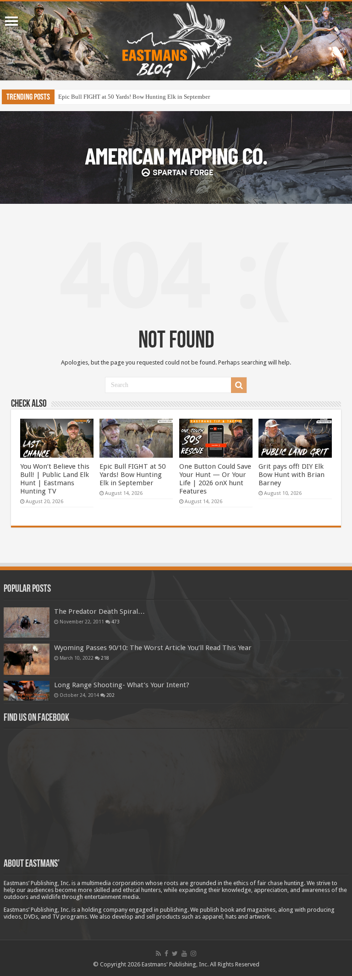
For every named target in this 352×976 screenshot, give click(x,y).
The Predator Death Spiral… (99, 611)
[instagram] (193, 953)
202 (110, 695)
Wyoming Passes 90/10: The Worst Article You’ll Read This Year (153, 648)
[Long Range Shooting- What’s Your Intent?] (27, 691)
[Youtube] (184, 953)
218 (105, 658)
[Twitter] (175, 953)
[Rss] (158, 953)
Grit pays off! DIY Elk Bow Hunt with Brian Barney (291, 474)
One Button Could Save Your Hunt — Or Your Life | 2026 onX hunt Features (215, 478)
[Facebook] (166, 953)
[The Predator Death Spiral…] (27, 622)
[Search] (239, 385)
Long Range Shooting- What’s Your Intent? (121, 685)
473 (115, 621)
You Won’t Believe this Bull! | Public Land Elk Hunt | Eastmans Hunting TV (54, 478)
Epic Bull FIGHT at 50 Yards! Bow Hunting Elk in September (134, 96)
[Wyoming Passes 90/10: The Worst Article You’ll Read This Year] (27, 659)
